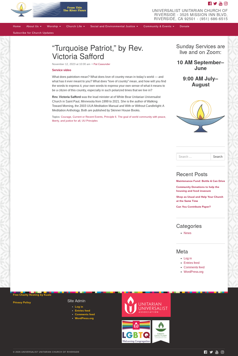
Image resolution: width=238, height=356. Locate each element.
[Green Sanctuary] (161, 329)
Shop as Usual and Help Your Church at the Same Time (199, 198)
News (187, 233)
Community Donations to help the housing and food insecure (197, 189)
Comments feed (194, 267)
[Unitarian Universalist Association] (147, 304)
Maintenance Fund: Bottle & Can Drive (200, 180)
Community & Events (158, 26)
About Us (33, 26)
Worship (53, 26)
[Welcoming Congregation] (137, 329)
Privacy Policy (22, 302)
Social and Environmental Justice (113, 26)
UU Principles (90, 120)
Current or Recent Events (88, 116)
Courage (66, 116)
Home (17, 26)
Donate (184, 26)
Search (218, 156)
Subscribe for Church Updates (33, 32)
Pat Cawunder (102, 64)
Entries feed (192, 262)
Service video (61, 70)
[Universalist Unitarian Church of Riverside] (73, 10)
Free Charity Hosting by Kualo (32, 294)
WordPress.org (193, 271)
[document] (119, 161)
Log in (188, 258)
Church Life (74, 26)
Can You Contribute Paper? (193, 206)
